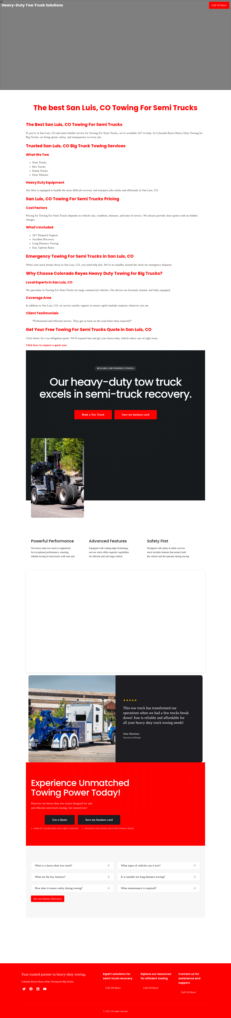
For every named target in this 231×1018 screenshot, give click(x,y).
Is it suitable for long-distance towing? (143, 876)
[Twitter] (24, 989)
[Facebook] (31, 989)
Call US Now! (219, 5)
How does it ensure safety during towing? (58, 888)
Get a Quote (59, 819)
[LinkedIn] (38, 989)
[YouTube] (45, 989)
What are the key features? (50, 876)
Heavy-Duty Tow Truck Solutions (32, 5)
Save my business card (135, 414)
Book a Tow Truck (93, 414)
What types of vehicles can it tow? (140, 865)
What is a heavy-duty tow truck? (53, 865)
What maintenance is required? (138, 888)
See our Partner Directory (47, 898)
